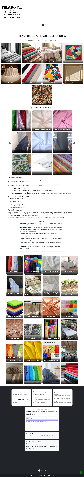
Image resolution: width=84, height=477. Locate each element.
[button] (38, 470)
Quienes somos (30, 448)
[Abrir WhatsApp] (81, 472)
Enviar (42, 428)
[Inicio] (11, 11)
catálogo (23, 217)
